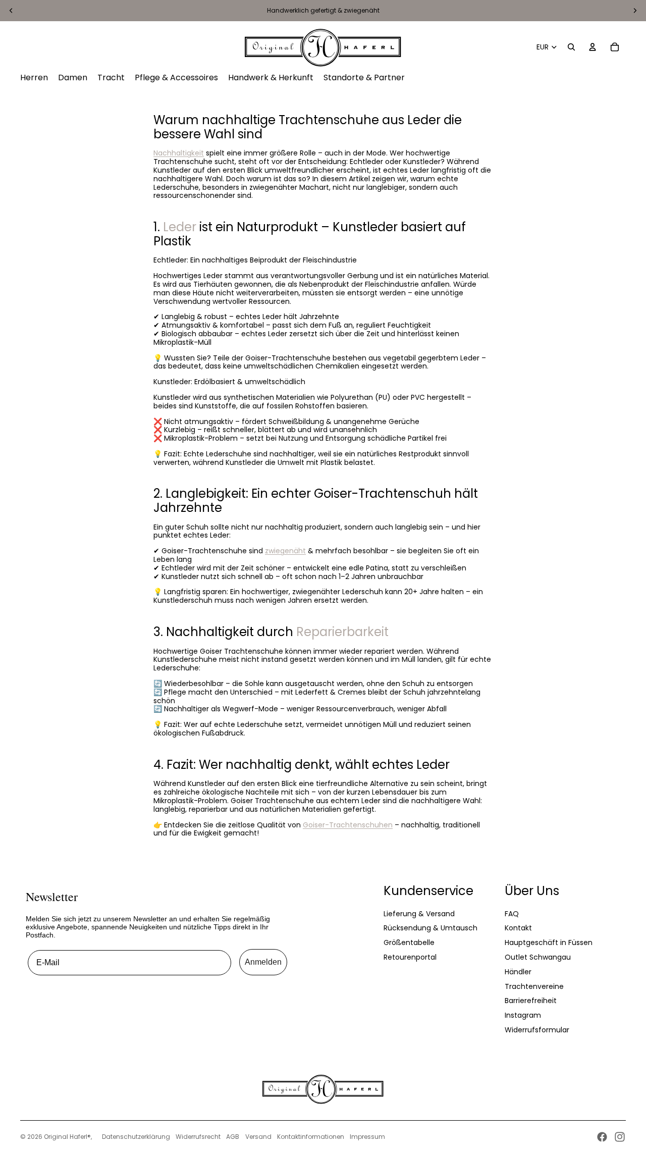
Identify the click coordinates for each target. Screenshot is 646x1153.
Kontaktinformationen (310, 1136)
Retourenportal (410, 957)
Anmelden (263, 962)
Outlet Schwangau (538, 957)
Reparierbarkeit (342, 631)
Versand (258, 1136)
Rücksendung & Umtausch (430, 928)
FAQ (512, 914)
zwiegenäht (285, 551)
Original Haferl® (67, 1136)
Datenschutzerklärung (136, 1136)
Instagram (523, 1015)
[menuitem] (34, 78)
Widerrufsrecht (198, 1136)
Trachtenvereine (534, 986)
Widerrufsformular (537, 1030)
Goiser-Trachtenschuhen (348, 825)
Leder (179, 227)
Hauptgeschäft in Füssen (549, 942)
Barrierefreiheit (531, 1000)
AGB (232, 1136)
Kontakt (518, 928)
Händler (518, 972)
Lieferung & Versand (419, 914)
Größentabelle (409, 942)
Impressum (367, 1136)
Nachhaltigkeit (178, 153)
